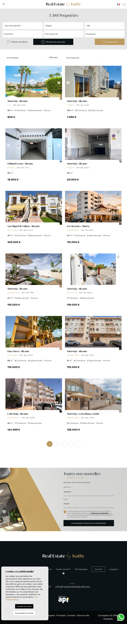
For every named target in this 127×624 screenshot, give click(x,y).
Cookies (71, 615)
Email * (66, 499)
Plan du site (83, 615)
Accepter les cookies (24, 606)
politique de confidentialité (100, 513)
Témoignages (81, 569)
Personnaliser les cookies (24, 613)
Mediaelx (108, 619)
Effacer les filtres (19, 42)
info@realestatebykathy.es (72, 586)
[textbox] (23, 25)
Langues (113, 569)
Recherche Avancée (55, 42)
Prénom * (68, 487)
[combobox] (22, 25)
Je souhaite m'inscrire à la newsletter (88, 523)
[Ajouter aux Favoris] (58, 69)
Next (59, 83)
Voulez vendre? (63, 569)
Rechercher (112, 42)
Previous (7, 83)
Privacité (61, 615)
